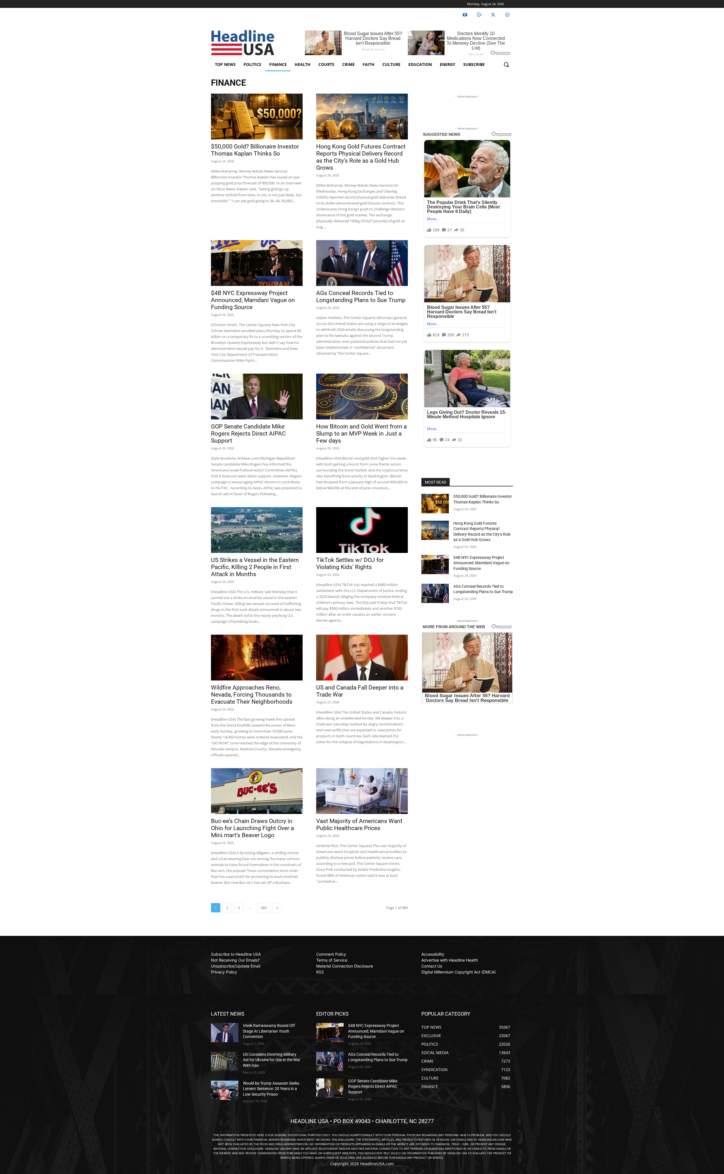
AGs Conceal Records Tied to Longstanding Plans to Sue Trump (361, 296)
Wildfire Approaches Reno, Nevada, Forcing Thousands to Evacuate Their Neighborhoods (251, 694)
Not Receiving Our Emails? (235, 960)
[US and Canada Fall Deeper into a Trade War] (362, 657)
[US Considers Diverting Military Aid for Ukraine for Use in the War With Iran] (224, 1061)
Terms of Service (331, 960)
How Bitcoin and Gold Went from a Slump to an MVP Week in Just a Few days (361, 433)
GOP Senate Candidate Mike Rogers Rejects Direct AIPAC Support (248, 433)
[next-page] (277, 907)
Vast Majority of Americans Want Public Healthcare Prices (359, 825)
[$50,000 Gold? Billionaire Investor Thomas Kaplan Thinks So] (257, 116)
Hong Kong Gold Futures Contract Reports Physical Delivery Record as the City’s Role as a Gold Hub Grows (361, 157)
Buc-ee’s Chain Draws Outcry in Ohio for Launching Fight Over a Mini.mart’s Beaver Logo (252, 828)
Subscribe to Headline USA (236, 954)
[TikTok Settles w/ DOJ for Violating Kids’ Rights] (362, 530)
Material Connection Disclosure (344, 966)
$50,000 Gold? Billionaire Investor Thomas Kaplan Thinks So (255, 150)
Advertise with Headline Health (449, 960)
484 (264, 907)
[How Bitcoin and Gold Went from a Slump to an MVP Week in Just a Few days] (362, 396)
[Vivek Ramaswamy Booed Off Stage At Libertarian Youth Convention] (224, 1032)
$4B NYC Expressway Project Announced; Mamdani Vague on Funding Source (253, 300)
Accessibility (432, 954)
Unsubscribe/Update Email (235, 966)
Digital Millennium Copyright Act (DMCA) (458, 972)
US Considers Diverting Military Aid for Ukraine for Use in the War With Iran (271, 1060)
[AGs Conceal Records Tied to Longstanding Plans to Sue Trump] (362, 263)
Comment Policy (331, 954)
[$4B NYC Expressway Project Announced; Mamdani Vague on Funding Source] (257, 263)
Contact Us (431, 966)
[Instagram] (507, 15)
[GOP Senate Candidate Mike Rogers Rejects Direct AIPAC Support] (257, 396)
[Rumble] (479, 15)
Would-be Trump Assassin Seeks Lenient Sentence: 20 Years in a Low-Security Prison (271, 1089)
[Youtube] (465, 15)
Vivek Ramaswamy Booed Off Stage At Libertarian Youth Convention (269, 1031)
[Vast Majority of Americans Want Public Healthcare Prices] (362, 791)
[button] (506, 64)
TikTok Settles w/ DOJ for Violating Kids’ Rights (350, 563)
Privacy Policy (224, 972)
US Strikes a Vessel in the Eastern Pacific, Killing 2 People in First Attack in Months (255, 567)
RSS (320, 972)
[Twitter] (493, 15)
